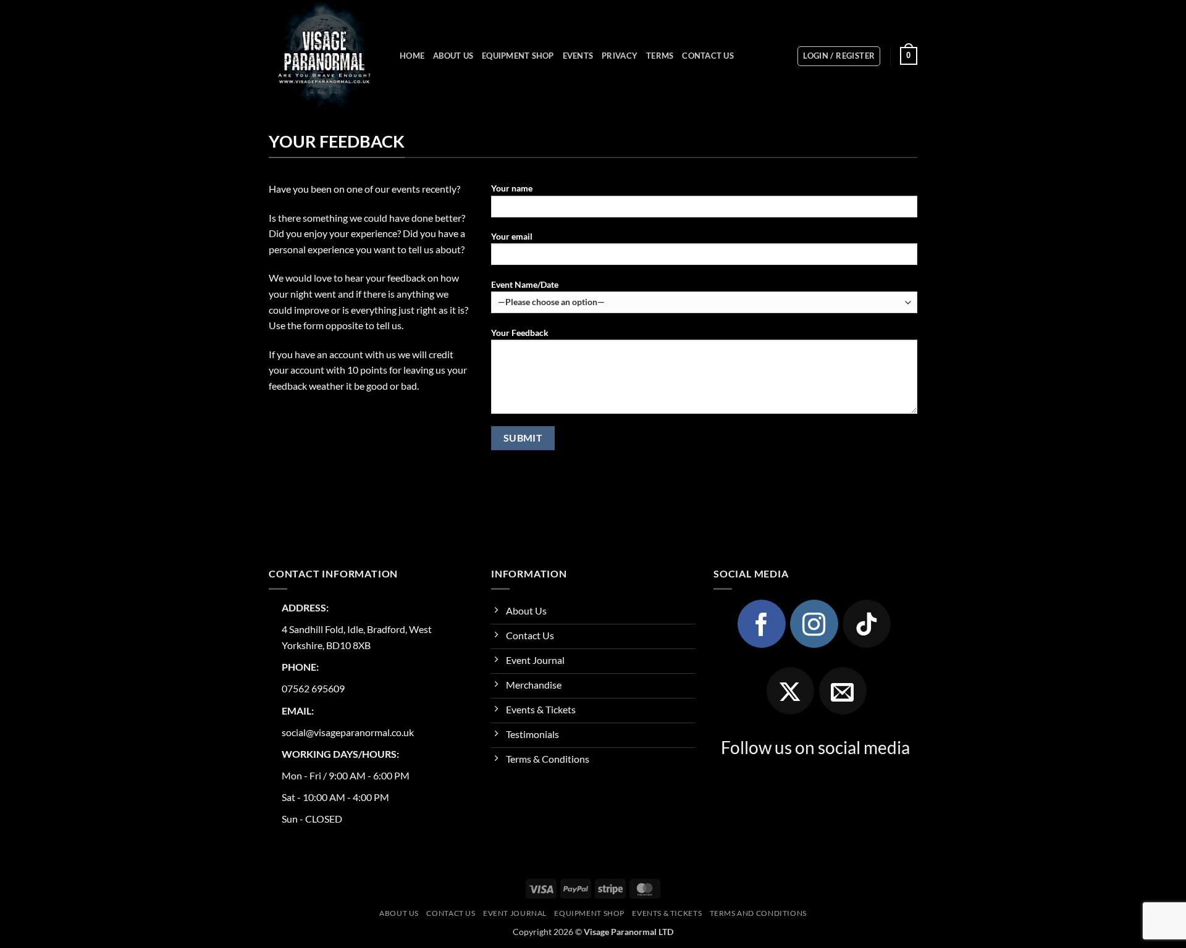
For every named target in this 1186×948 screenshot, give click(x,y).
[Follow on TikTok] (867, 624)
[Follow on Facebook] (762, 624)
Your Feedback (520, 332)
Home (412, 56)
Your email (511, 236)
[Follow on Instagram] (814, 624)
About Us (453, 56)
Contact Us (708, 56)
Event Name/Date (524, 284)
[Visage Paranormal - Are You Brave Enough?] (325, 56)
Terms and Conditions (758, 913)
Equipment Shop (518, 56)
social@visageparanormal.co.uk (348, 732)
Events (578, 56)
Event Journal (515, 913)
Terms (659, 56)
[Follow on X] (791, 691)
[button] (838, 56)
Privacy (619, 56)
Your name (511, 188)
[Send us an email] (843, 691)
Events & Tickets (667, 913)
